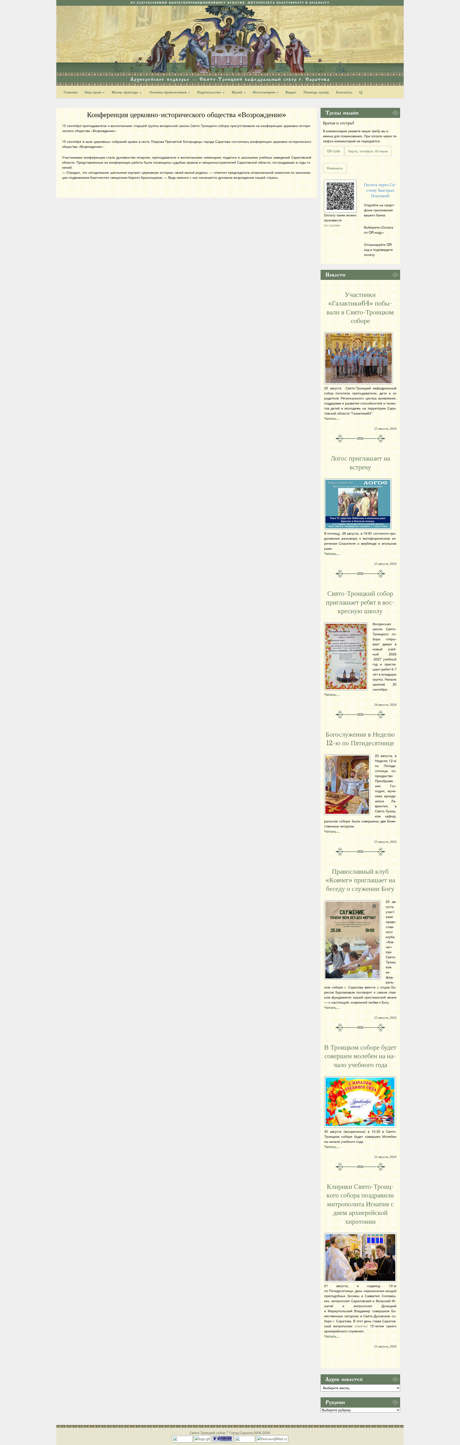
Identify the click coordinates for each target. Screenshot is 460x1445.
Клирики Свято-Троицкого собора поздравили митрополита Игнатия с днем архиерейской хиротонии (360, 1204)
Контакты (344, 92)
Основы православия (168, 92)
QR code (333, 151)
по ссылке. (332, 225)
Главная (70, 92)
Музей (237, 92)
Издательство (209, 92)
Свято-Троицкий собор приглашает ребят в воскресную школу (360, 602)
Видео (291, 92)
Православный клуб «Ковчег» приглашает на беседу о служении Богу (360, 880)
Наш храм (93, 92)
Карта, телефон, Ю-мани (368, 151)
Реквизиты (335, 168)
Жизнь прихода (125, 92)
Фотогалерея (264, 92)
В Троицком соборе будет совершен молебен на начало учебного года (360, 1056)
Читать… (332, 418)
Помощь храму (316, 92)
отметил (361, 1326)
